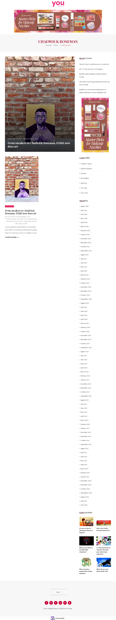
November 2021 (86, 436)
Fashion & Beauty (86, 169)
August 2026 (85, 206)
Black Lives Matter (11, 219)
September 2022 (86, 396)
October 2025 (85, 247)
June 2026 (84, 214)
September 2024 (86, 299)
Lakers (20, 221)
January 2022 (85, 428)
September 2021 (86, 444)
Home (58, 592)
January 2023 (85, 380)
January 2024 (85, 331)
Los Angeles (25, 221)
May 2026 (84, 218)
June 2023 (84, 360)
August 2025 (85, 255)
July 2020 (84, 501)
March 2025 (84, 275)
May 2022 (84, 412)
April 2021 (84, 464)
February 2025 (85, 279)
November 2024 (86, 291)
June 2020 (84, 505)
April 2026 (84, 222)
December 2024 (86, 287)
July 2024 (84, 307)
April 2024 (84, 319)
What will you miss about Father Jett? (102, 570)
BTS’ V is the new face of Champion (90, 69)
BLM (25, 219)
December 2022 (86, 384)
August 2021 (84, 448)
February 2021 (85, 473)
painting (20, 223)
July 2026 (84, 210)
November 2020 (86, 485)
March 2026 (85, 226)
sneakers (25, 223)
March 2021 (84, 469)
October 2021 (85, 440)
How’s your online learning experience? (103, 529)
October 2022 (85, 392)
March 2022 (85, 420)
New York (33, 221)
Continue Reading (11, 237)
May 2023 (84, 364)
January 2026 (85, 234)
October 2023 (85, 343)
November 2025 (86, 243)
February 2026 (85, 230)
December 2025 (86, 239)
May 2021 (84, 460)
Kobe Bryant (9, 221)
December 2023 (86, 335)
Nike (16, 223)
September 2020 (86, 493)
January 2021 (85, 477)
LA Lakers (15, 221)
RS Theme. (69, 608)
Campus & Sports (86, 164)
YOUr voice (84, 193)
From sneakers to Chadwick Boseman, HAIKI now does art (39, 144)
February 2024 (85, 327)
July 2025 (84, 259)
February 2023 (85, 376)
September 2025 (86, 251)
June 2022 (84, 408)
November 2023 (86, 339)
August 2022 (85, 400)
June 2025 (84, 263)
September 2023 (86, 347)
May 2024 (84, 315)
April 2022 (84, 416)
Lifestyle (83, 173)
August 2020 (85, 497)
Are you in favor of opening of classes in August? (86, 530)
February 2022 (85, 424)
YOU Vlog (84, 188)
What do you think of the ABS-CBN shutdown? (85, 550)
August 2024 (85, 303)
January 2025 (85, 283)
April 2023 (84, 368)
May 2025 (84, 267)
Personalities (9, 206)
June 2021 (84, 456)
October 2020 (85, 489)
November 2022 (86, 388)
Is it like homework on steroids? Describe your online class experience (103, 551)
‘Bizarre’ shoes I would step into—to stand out (94, 64)
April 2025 (84, 271)
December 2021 (86, 432)
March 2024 (85, 323)
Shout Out (84, 183)
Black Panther (20, 219)
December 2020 (86, 481)
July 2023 (84, 356)
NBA (30, 221)
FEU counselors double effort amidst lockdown (85, 571)
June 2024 (84, 311)
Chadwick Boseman (32, 219)
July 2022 (84, 404)
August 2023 (85, 351)
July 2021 (84, 452)
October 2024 (85, 295)
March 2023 (84, 372)
